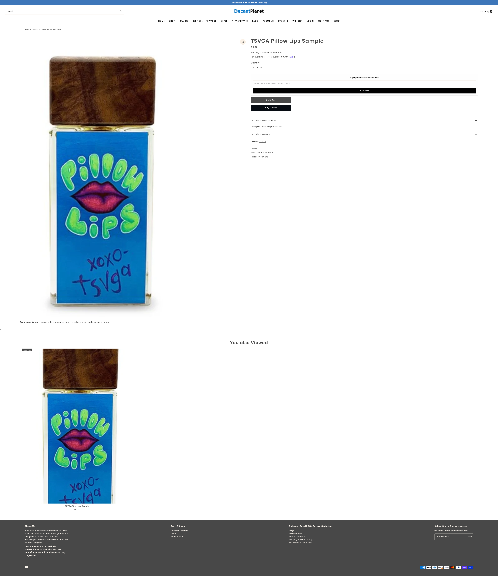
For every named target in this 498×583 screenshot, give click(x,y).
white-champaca (102, 322)
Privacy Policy (295, 533)
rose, (84, 322)
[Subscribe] (470, 536)
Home (161, 20)
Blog (337, 20)
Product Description (264, 120)
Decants (35, 29)
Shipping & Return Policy (300, 539)
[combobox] (64, 11)
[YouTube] (26, 567)
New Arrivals (240, 20)
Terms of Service (297, 536)
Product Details (261, 134)
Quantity (255, 62)
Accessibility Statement (300, 542)
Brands (183, 20)
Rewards (211, 20)
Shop (172, 20)
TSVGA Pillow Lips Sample (77, 506)
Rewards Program (179, 530)
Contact (323, 20)
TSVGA (262, 141)
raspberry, (77, 322)
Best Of (197, 20)
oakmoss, (59, 322)
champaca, (44, 322)
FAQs (255, 20)
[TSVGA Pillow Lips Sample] (77, 426)
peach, (68, 322)
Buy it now (271, 107)
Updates (283, 20)
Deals (224, 20)
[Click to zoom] (243, 42)
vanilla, (90, 322)
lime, (52, 322)
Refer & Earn (177, 536)
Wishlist (297, 20)
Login (310, 20)
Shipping (255, 52)
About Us (268, 20)
